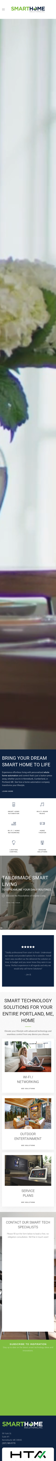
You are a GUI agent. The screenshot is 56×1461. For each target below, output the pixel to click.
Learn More (7, 791)
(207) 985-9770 (8, 1443)
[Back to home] (28, 9)
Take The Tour (13, 903)
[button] (3, 9)
